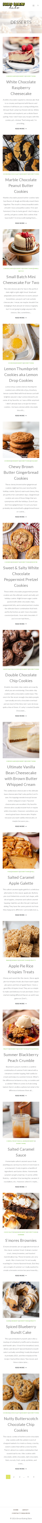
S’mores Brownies (21, 1240)
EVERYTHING (31, 76)
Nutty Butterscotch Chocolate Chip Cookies (21, 1424)
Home (15, 1510)
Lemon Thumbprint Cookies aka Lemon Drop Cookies (21, 374)
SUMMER (21, 1234)
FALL (32, 871)
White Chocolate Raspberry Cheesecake (21, 87)
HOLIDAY (34, 461)
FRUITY (33, 960)
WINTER (34, 562)
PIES (9, 871)
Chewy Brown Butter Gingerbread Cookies (21, 472)
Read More (21, 129)
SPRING (36, 1049)
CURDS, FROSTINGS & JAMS (16, 1141)
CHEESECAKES (11, 76)
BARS (8, 960)
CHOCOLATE (15, 174)
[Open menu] (33, 5)
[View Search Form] (38, 5)
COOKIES (6, 174)
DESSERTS (21, 76)
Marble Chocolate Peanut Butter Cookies (21, 185)
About (26, 1510)
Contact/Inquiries (21, 1513)
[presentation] (21, 55)
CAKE (8, 1321)
